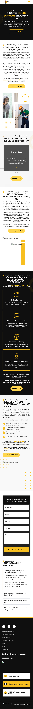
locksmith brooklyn (18, 441)
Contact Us (16, 178)
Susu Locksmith (21, 704)
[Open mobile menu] (29, 2)
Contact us (6, 448)
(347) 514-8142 (17, 31)
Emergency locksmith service (12, 80)
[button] (17, 571)
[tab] (15, 172)
